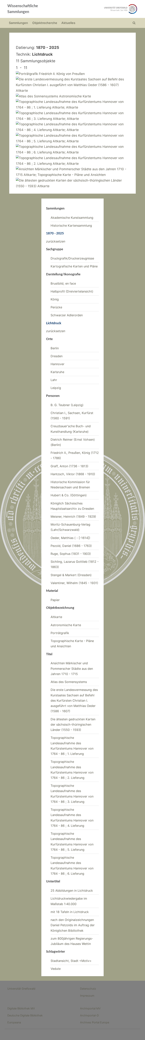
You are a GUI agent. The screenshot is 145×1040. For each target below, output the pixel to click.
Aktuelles (68, 23)
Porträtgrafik (60, 633)
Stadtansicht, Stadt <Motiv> (71, 961)
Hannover (57, 364)
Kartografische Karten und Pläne (74, 266)
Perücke (56, 307)
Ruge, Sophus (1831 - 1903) (71, 554)
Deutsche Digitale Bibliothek (25, 1015)
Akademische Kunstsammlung (72, 217)
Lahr (54, 380)
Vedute (56, 969)
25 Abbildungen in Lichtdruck (72, 890)
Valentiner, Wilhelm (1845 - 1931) (74, 583)
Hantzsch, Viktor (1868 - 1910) (73, 474)
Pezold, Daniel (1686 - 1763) (71, 546)
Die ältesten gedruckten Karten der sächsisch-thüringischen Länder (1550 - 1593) (73, 724)
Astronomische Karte (66, 625)
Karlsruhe (57, 372)
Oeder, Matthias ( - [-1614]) (70, 538)
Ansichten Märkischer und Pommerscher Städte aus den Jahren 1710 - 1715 (72, 668)
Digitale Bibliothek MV (21, 1008)
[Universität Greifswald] (98, 9)
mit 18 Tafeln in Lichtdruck (70, 912)
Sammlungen (18, 23)
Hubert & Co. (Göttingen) (69, 495)
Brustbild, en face (63, 283)
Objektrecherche (44, 23)
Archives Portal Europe (94, 1022)
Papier (55, 600)
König (55, 299)
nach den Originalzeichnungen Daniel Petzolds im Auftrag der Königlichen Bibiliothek (73, 925)
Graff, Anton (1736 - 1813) (69, 466)
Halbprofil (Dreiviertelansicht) (72, 291)
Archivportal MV (90, 1008)
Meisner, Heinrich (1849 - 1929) (73, 516)
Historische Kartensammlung (71, 225)
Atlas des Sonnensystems (69, 682)
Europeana (14, 1022)
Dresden (56, 356)
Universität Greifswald (21, 988)
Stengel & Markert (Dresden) (71, 575)
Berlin (55, 348)
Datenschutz (88, 988)
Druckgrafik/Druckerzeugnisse (72, 258)
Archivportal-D (89, 1015)
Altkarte (56, 617)
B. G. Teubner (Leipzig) (67, 405)
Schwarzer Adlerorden (67, 315)
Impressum (87, 995)
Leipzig (56, 388)
